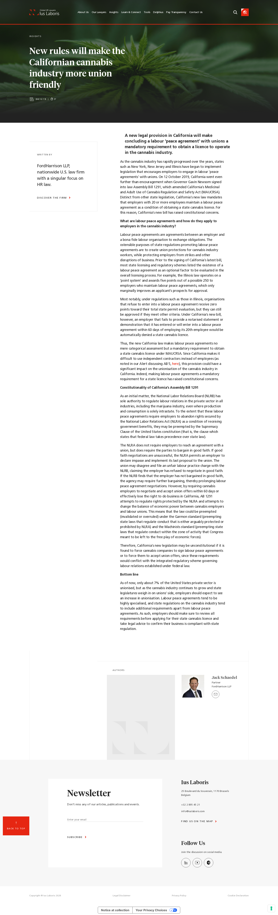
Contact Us (196, 12)
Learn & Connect (131, 12)
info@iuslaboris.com (192, 811)
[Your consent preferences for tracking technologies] (271, 908)
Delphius (158, 12)
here (175, 364)
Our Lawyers (99, 12)
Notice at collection (115, 910)
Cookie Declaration (238, 896)
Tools (147, 12)
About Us (83, 12)
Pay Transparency (176, 12)
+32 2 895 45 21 (190, 804)
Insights (113, 12)
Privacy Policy (179, 896)
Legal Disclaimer (121, 896)
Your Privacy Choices (151, 910)
